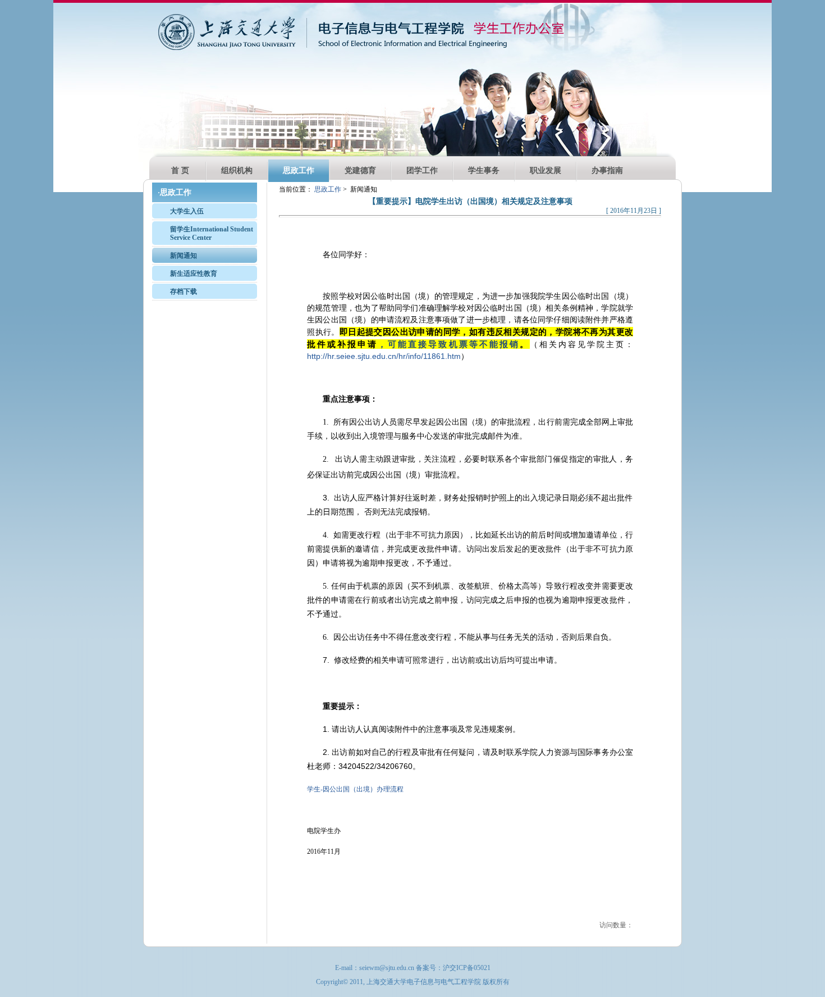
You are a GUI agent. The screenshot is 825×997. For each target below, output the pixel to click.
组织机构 (237, 170)
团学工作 (422, 170)
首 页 (180, 170)
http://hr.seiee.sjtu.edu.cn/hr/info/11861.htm (384, 356)
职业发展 (545, 170)
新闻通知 (183, 256)
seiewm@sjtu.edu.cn (386, 968)
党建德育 (360, 170)
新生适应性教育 (193, 273)
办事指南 (607, 170)
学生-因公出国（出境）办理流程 (355, 789)
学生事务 (483, 170)
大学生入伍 (187, 211)
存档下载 (183, 291)
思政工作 (298, 170)
